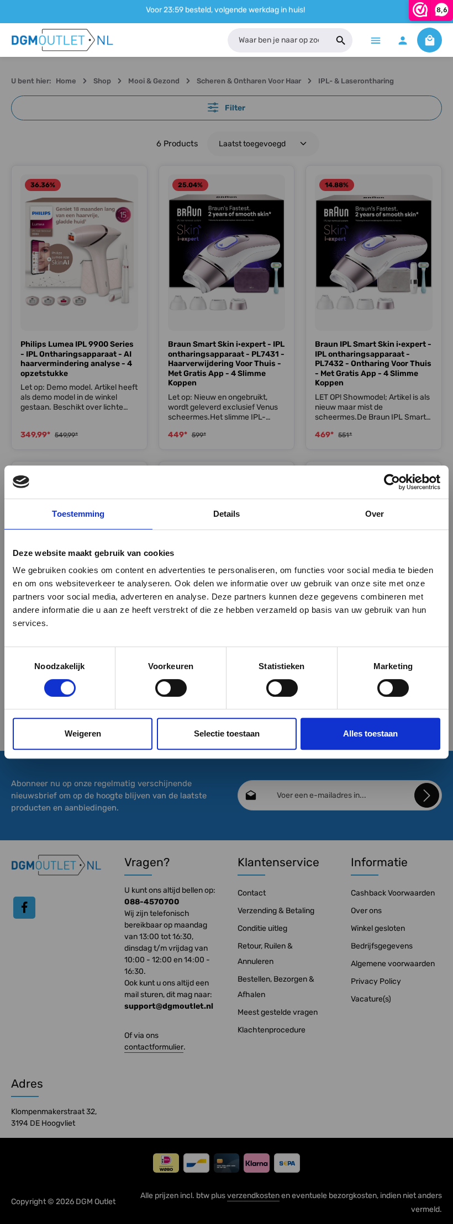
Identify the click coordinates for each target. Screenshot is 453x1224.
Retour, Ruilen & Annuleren (265, 953)
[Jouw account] (402, 40)
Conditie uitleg (262, 928)
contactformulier (153, 1047)
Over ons (366, 910)
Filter (234, 108)
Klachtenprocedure (271, 1030)
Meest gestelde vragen (278, 1012)
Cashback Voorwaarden (393, 893)
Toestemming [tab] (78, 513)
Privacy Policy (376, 981)
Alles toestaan (370, 733)
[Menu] (375, 40)
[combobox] (278, 40)
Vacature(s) (371, 999)
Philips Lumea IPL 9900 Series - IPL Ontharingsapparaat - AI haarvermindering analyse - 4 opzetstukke (77, 359)
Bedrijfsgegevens (382, 946)
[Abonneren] (426, 795)
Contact (252, 893)
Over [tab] (374, 513)
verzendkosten (253, 1195)
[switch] (171, 688)
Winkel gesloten (378, 928)
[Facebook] (24, 908)
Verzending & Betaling (276, 910)
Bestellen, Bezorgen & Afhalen (276, 986)
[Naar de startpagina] (62, 40)
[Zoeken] (341, 40)
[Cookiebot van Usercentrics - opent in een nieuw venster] (392, 482)
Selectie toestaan (227, 733)
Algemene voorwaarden (393, 963)
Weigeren (83, 733)
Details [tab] (226, 513)
